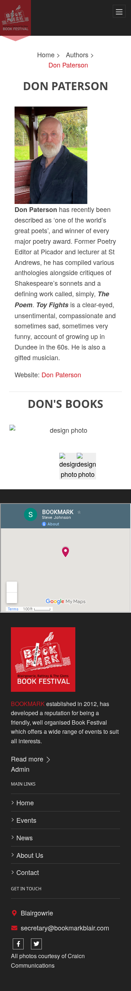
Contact (27, 872)
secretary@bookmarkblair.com (65, 927)
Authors (77, 54)
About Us (29, 855)
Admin (20, 769)
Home (46, 54)
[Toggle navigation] (119, 11)
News (24, 837)
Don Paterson (68, 64)
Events (26, 820)
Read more (28, 758)
